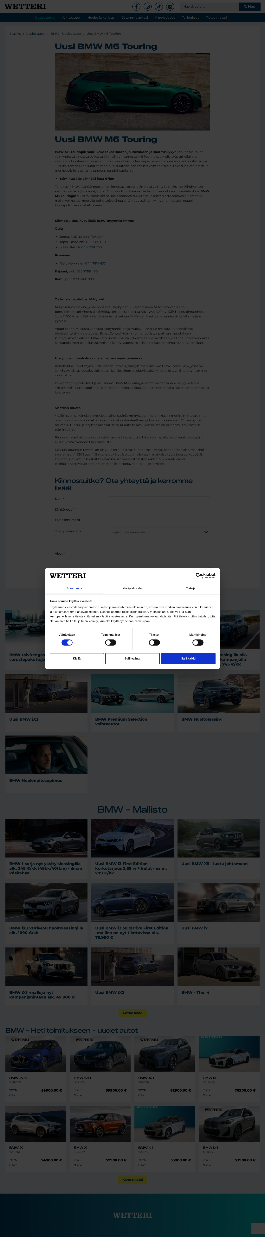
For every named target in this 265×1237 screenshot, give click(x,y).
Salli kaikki (188, 658)
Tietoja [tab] (190, 588)
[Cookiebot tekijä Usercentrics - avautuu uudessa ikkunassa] (199, 575)
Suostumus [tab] (74, 588)
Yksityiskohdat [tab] (132, 588)
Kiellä (77, 658)
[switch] (110, 642)
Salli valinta (132, 658)
